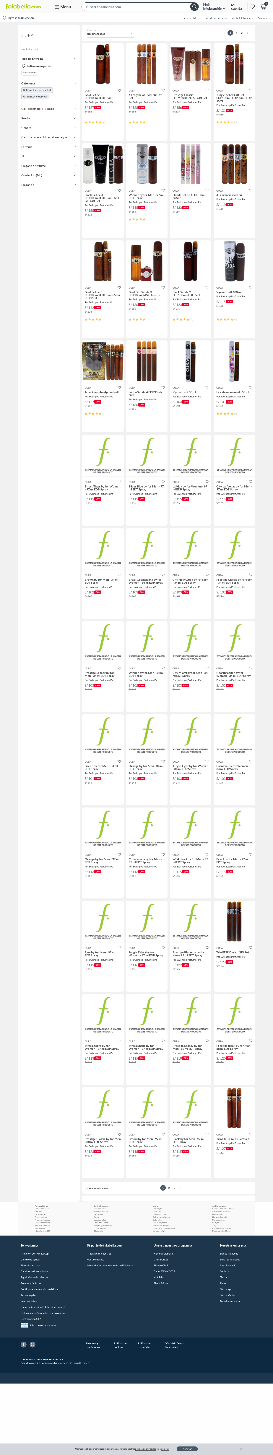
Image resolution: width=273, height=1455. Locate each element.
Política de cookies (120, 1345)
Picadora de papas (42, 1220)
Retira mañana (30, 72)
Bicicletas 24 (40, 1228)
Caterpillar (157, 1220)
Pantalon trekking (42, 1225)
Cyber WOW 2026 (164, 1271)
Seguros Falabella (230, 1259)
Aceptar (187, 1448)
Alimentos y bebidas (35, 96)
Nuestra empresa (230, 1301)
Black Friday (161, 1283)
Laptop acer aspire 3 (43, 1222)
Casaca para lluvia (42, 1209)
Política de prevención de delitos (39, 1289)
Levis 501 (157, 1211)
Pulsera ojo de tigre (161, 1225)
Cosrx (96, 1217)
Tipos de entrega (30, 1265)
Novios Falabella (163, 1253)
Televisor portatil (101, 1211)
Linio (223, 1283)
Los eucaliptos (100, 1220)
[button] (140, 6)
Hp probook (40, 1214)
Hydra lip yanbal (160, 1222)
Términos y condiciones (93, 1345)
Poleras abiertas (41, 1206)
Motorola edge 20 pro (221, 1231)
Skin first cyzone (101, 1209)
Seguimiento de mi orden (35, 1277)
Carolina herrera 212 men (223, 1209)
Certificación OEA (31, 1318)
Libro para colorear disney (164, 1228)
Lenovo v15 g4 (159, 1231)
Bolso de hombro (101, 1222)
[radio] (86, 122)
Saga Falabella (228, 1265)
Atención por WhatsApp (35, 1253)
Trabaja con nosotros (99, 1253)
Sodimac (225, 1271)
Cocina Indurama (101, 1206)
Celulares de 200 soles (221, 1228)
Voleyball (216, 1222)
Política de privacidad (144, 1345)
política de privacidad (145, 1448)
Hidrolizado (217, 1214)
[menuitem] (189, 18)
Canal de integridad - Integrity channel (43, 1307)
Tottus (223, 1277)
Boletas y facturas (31, 1283)
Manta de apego (218, 1220)
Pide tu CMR (161, 1265)
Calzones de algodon (161, 1217)
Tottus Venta (227, 1295)
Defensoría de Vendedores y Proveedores (44, 1312)
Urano (155, 1206)
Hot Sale (158, 1277)
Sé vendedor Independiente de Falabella (110, 1265)
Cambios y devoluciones (34, 1271)
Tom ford (38, 1211)
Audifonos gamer (219, 1206)
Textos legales (28, 1295)
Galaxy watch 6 (41, 1217)
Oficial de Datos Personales (174, 1345)
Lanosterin (98, 1214)
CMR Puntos (161, 1259)
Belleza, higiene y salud (37, 90)
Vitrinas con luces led (221, 1211)
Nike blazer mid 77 (42, 1231)
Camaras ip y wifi (160, 1214)
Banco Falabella (229, 1253)
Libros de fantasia (219, 1217)
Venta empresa (95, 1259)
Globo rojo (98, 1231)
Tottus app (226, 1289)
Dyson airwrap (100, 1228)
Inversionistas (29, 1301)
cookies (165, 1448)
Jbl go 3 (215, 1225)
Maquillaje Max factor (103, 1225)
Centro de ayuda (30, 1259)
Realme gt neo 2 (159, 1209)
